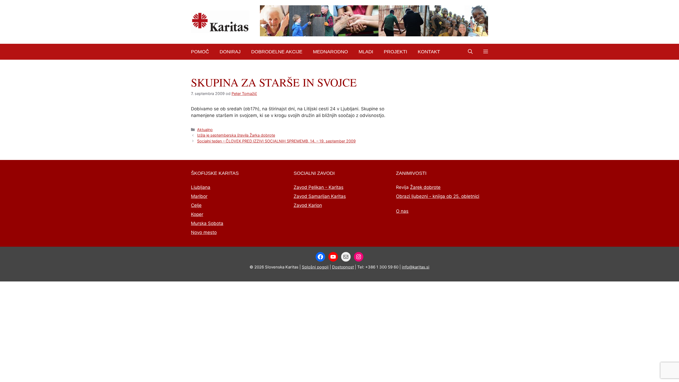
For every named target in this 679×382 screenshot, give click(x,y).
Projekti (395, 51)
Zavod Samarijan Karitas (320, 196)
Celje (196, 205)
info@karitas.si (415, 267)
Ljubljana (200, 187)
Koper (197, 214)
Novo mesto (204, 232)
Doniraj (230, 51)
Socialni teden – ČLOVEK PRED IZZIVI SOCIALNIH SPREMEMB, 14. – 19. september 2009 (276, 141)
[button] (470, 52)
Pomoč (200, 51)
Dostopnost (343, 267)
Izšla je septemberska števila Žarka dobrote (236, 135)
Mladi (366, 51)
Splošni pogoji (315, 267)
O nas (402, 211)
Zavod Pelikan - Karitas (318, 187)
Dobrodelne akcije (276, 51)
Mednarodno (330, 51)
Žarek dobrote (425, 187)
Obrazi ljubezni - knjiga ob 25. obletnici (437, 196)
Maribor (199, 196)
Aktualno (205, 129)
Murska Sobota (207, 223)
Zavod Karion (308, 205)
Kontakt (429, 51)
